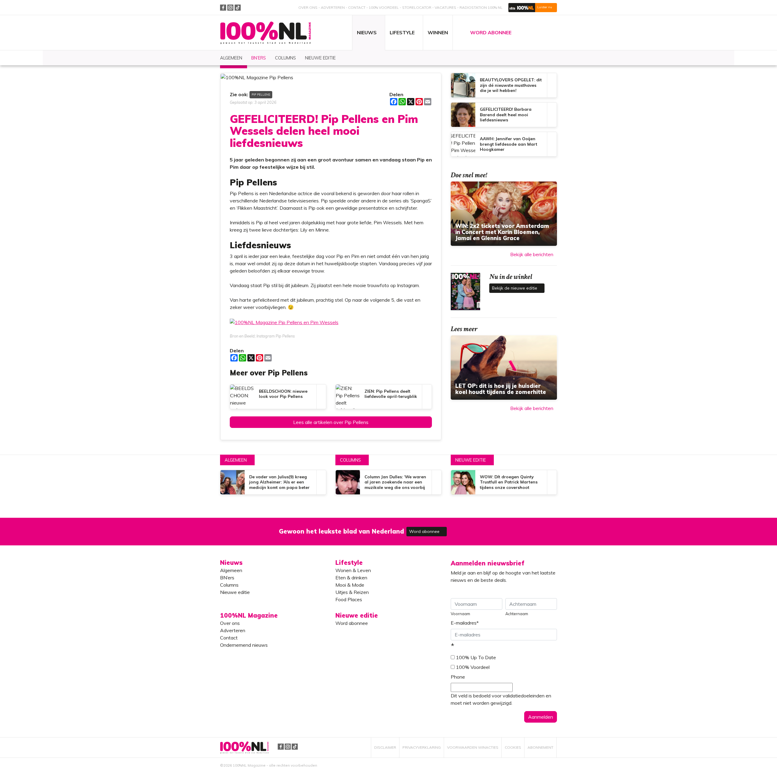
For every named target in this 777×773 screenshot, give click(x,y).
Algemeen (236, 460)
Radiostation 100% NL (481, 7)
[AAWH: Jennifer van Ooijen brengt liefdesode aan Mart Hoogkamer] (504, 144)
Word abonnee (425, 531)
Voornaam (460, 613)
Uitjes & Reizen (352, 592)
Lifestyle (349, 562)
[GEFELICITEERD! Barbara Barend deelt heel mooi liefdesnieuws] (504, 115)
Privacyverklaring (421, 747)
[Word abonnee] (477, 527)
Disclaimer (385, 747)
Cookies (513, 747)
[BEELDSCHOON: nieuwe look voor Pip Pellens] (278, 397)
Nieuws (231, 562)
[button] (532, 7)
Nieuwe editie (470, 460)
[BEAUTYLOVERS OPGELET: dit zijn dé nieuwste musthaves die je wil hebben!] (504, 85)
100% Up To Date (476, 657)
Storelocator (416, 7)
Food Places (348, 599)
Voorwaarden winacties (472, 747)
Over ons (307, 7)
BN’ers (227, 578)
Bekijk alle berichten (531, 254)
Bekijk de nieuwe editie (515, 288)
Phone (458, 677)
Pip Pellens (261, 94)
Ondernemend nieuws (244, 645)
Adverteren (333, 7)
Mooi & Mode (349, 585)
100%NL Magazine (265, 33)
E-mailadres (465, 623)
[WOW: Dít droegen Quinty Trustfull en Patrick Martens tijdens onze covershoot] (504, 482)
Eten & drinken (351, 578)
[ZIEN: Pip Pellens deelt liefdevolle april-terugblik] (384, 397)
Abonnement (540, 747)
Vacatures (445, 7)
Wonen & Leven (353, 570)
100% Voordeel (384, 7)
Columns (350, 460)
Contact (356, 7)
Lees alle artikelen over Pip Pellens (330, 422)
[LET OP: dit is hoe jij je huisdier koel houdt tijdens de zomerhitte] (504, 367)
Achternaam (516, 613)
